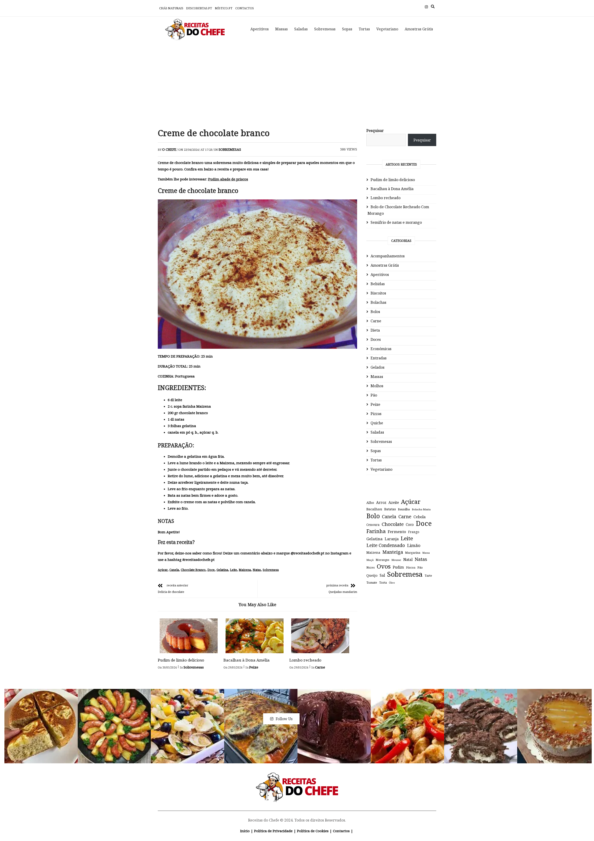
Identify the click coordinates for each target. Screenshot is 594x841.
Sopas (347, 29)
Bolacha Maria (421, 509)
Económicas (381, 348)
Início (245, 830)
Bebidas (378, 283)
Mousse (396, 560)
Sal (382, 575)
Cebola (419, 516)
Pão (374, 395)
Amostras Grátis (419, 29)
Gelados (377, 367)
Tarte (428, 576)
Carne (320, 667)
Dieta (375, 330)
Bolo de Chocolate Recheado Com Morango (398, 210)
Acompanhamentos (388, 256)
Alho (370, 502)
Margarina (412, 553)
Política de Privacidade (273, 830)
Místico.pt (223, 8)
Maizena (245, 570)
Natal (408, 559)
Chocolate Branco (193, 570)
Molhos (377, 385)
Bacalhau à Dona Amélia (246, 660)
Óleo (392, 582)
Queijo (372, 575)
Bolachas (378, 302)
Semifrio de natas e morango (396, 222)
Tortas (364, 29)
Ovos (384, 566)
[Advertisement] (297, 81)
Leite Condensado (385, 545)
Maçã (370, 560)
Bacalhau (374, 509)
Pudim (398, 567)
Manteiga (392, 552)
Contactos (244, 8)
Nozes (370, 567)
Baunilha (404, 509)
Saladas (301, 29)
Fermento (397, 531)
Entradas (379, 358)
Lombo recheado (305, 660)
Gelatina (222, 570)
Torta (383, 582)
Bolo (373, 516)
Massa (426, 552)
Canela (174, 570)
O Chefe (169, 149)
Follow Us (284, 718)
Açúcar (163, 570)
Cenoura (373, 524)
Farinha (376, 531)
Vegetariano (387, 29)
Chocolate (393, 524)
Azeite (393, 502)
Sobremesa (271, 570)
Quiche (377, 422)
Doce (211, 570)
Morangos (382, 560)
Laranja (392, 538)
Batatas (390, 509)
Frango (413, 532)
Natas (257, 570)
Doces (376, 339)
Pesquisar (375, 130)
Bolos (375, 311)
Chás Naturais (171, 8)
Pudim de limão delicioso (181, 660)
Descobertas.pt (199, 8)
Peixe (253, 667)
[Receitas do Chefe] (297, 778)
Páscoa (410, 567)
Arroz (381, 502)
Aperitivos (259, 29)
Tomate (371, 582)
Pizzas (376, 413)
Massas (281, 29)
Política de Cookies (313, 830)
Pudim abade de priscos (228, 179)
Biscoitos (378, 293)
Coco (410, 524)
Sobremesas (325, 29)
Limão (413, 545)
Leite (233, 570)
